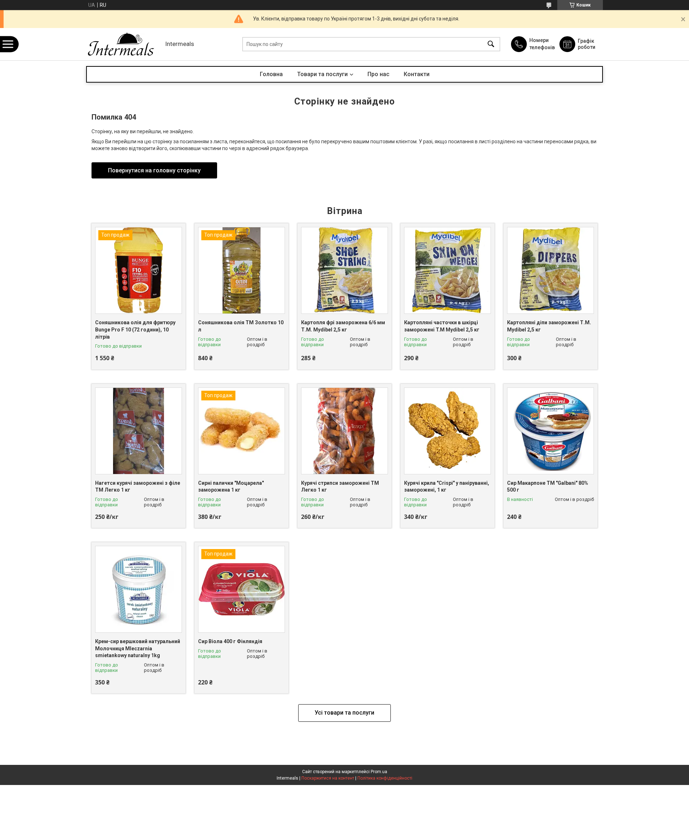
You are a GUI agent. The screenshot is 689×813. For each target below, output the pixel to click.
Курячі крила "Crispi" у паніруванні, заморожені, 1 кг (446, 486)
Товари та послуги (322, 74)
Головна (271, 74)
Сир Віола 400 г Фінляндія (230, 641)
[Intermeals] (124, 44)
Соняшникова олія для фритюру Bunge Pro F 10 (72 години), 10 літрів (135, 329)
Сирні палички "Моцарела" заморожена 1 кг (231, 486)
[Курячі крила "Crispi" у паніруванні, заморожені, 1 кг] (447, 430)
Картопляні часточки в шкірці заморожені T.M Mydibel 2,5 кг (441, 326)
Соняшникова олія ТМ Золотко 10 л (240, 326)
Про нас (378, 74)
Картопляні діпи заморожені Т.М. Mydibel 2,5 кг (549, 326)
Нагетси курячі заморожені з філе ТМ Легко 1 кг (137, 486)
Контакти (417, 74)
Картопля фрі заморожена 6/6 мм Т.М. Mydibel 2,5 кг (343, 326)
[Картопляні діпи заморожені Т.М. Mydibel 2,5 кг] (550, 270)
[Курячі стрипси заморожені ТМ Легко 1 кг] (344, 430)
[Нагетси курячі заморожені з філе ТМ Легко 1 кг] (138, 430)
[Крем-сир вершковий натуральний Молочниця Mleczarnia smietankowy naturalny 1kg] (138, 589)
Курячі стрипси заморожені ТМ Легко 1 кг (340, 486)
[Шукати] (491, 44)
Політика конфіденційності (384, 778)
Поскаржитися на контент (327, 778)
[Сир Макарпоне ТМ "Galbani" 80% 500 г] (550, 430)
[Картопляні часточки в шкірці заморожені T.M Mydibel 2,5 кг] (447, 270)
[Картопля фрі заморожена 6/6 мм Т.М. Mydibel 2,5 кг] (344, 270)
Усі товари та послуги (344, 712)
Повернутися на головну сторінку (154, 170)
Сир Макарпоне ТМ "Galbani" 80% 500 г (547, 486)
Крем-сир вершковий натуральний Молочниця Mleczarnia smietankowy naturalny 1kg (137, 648)
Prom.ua (379, 771)
